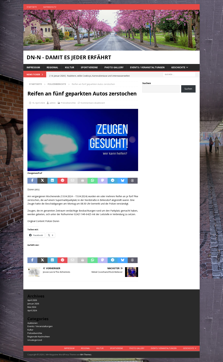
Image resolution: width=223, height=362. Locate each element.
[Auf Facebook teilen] (32, 181)
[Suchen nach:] (179, 74)
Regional (52, 67)
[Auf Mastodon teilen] (103, 181)
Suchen (146, 83)
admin (52, 102)
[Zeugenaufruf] (82, 169)
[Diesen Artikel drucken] (83, 181)
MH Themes (85, 354)
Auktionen (32, 323)
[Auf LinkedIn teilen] (52, 181)
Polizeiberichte (68, 102)
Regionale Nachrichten (38, 336)
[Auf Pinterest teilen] (62, 181)
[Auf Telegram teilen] (113, 181)
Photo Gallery (113, 67)
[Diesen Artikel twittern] (42, 181)
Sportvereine (89, 67)
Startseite (32, 7)
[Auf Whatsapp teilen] (92, 181)
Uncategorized (34, 339)
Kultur (69, 67)
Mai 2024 (31, 307)
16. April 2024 (38, 102)
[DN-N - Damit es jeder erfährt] (111, 48)
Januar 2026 (33, 303)
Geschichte (178, 67)
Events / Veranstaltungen (147, 67)
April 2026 (32, 300)
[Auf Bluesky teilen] (122, 181)
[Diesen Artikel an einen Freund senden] (72, 181)
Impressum (33, 67)
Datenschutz (49, 7)
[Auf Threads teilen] (133, 181)
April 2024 (32, 310)
